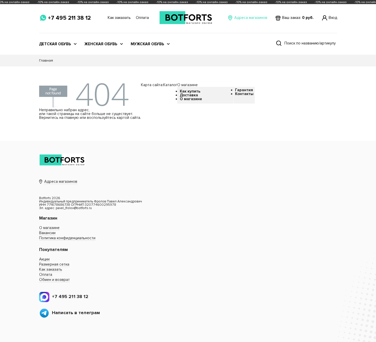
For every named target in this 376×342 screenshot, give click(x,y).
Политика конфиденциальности (67, 238)
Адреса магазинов (250, 17)
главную (71, 117)
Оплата (142, 17)
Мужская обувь (147, 44)
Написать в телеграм (76, 312)
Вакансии (47, 233)
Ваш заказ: (298, 17)
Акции (44, 259)
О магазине (191, 99)
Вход (333, 17)
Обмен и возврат (54, 279)
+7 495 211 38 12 (69, 18)
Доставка (189, 95)
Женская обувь (100, 44)
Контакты (244, 94)
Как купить (190, 91)
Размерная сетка (54, 264)
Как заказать (119, 17)
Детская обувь (55, 44)
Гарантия (244, 90)
